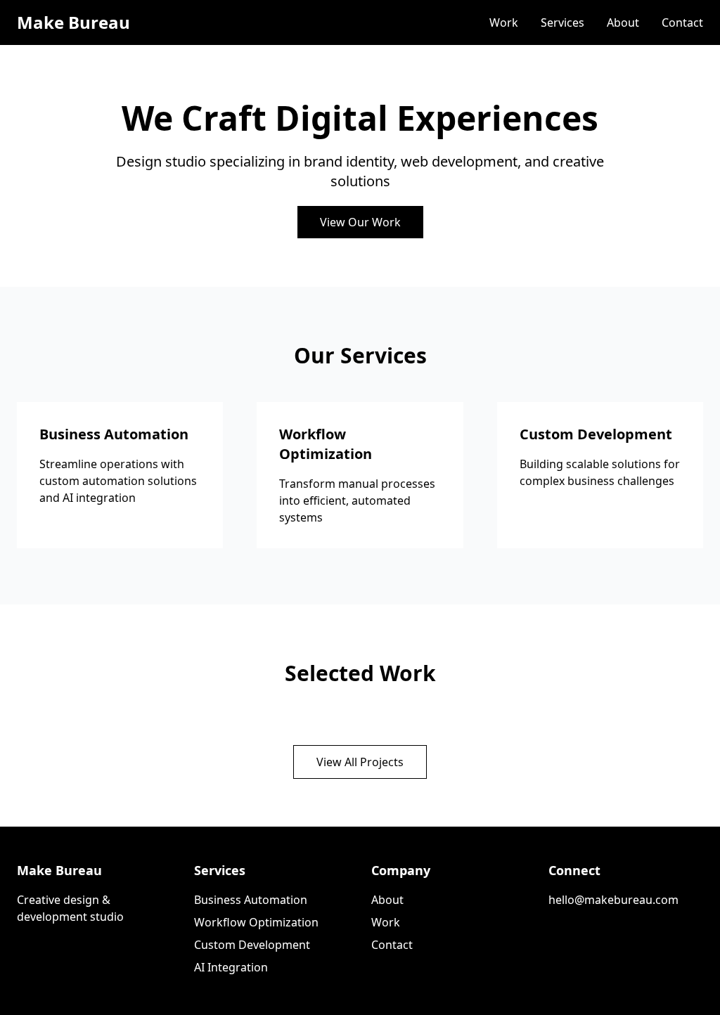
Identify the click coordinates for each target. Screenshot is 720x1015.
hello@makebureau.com (613, 899)
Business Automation (250, 899)
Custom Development (252, 944)
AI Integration (231, 967)
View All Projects (360, 762)
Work (503, 22)
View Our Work (360, 222)
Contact (682, 22)
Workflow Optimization (256, 922)
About (623, 22)
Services (562, 22)
